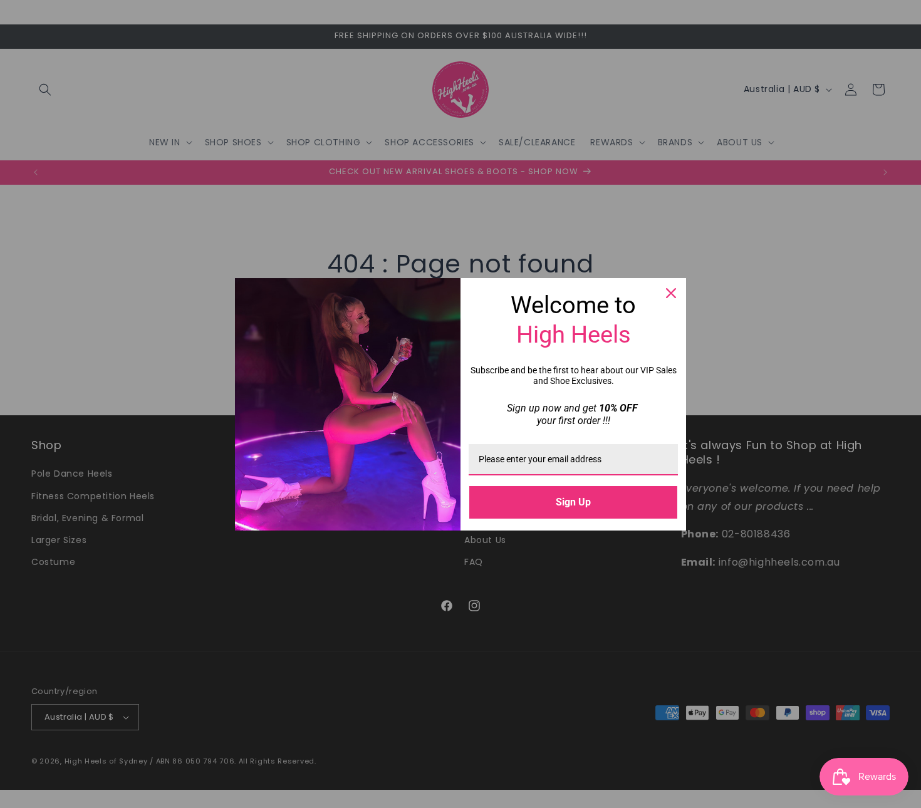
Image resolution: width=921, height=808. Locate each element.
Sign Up (573, 502)
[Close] (671, 293)
